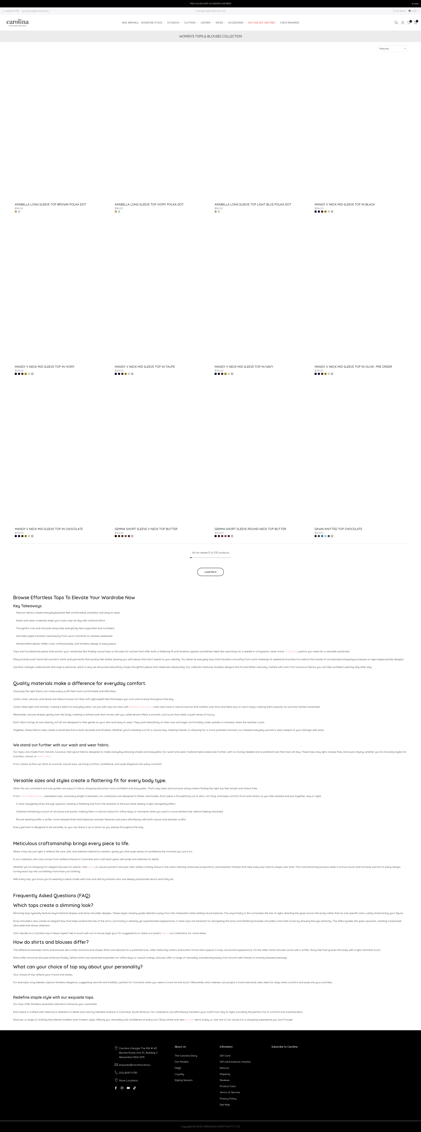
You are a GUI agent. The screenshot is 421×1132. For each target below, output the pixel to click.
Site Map (225, 1104)
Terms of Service (230, 1092)
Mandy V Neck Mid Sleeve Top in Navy (244, 367)
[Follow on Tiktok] (134, 1088)
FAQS (178, 1068)
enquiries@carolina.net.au (37, 11)
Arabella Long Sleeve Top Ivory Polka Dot (149, 204)
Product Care (228, 1086)
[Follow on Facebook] (115, 1088)
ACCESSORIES (235, 22)
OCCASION (173, 22)
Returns (224, 1068)
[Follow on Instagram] (122, 1088)
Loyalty (179, 1074)
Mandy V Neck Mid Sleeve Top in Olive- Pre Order (353, 367)
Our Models (182, 1061)
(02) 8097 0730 (12, 11)
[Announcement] (210, 3)
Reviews (225, 1080)
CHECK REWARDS (289, 22)
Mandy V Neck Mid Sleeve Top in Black (345, 204)
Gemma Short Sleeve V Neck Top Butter (146, 529)
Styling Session (184, 1080)
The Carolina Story (186, 1055)
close (6, 4)
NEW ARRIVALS (130, 22)
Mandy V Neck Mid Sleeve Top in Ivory (44, 367)
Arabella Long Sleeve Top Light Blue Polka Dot (253, 204)
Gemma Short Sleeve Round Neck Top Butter (250, 529)
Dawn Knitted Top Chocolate (338, 529)
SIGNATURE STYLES (151, 22)
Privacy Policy (228, 1098)
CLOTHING (190, 22)
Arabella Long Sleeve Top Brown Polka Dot (50, 204)
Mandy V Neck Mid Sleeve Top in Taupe (145, 367)
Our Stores (401, 11)
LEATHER (205, 22)
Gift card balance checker (235, 1061)
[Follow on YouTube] (128, 1088)
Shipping (225, 1074)
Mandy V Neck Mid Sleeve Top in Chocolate (49, 529)
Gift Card (225, 1055)
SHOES (219, 22)
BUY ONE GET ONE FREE (261, 22)
